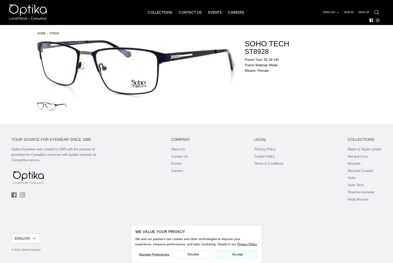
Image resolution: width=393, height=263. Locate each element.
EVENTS (215, 12)
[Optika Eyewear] (28, 12)
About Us (178, 149)
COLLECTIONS (160, 12)
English (329, 12)
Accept (237, 254)
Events (176, 163)
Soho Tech (355, 185)
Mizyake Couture (360, 171)
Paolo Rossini (358, 199)
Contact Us (179, 156)
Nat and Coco (358, 156)
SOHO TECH (267, 44)
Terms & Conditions (268, 163)
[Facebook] (371, 20)
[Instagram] (377, 20)
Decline (193, 254)
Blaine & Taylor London (365, 149)
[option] (136, 68)
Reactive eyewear (361, 192)
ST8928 (54, 33)
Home (41, 33)
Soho (351, 178)
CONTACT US (190, 12)
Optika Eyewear (30, 249)
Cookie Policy (264, 156)
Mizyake (354, 163)
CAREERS (236, 12)
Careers (177, 171)
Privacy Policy (265, 149)
